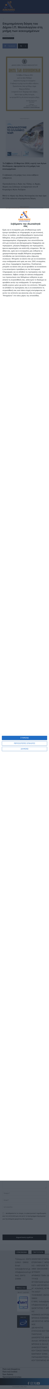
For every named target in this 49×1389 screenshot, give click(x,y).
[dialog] (24, 694)
